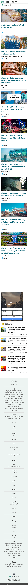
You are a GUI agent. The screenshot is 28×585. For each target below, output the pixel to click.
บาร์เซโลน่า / (11, 466)
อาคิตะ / (6, 403)
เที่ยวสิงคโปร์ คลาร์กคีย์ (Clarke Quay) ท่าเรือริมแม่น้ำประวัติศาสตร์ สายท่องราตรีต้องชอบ (13, 222)
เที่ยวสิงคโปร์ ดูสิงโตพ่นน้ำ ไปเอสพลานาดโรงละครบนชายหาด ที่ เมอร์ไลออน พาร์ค (13, 109)
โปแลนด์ (14, 525)
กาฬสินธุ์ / (20, 544)
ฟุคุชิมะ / (8, 399)
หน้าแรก (7, 564)
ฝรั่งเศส (14, 423)
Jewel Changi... (5, 255)
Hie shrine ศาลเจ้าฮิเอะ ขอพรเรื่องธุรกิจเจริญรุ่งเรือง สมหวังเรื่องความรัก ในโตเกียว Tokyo (17, 368)
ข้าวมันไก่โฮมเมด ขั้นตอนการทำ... (10, 30)
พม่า (14, 427)
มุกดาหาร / (11, 552)
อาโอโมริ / (11, 403)
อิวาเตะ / (21, 403)
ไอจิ (16, 410)
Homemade (19, 564)
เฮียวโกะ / (9, 406)
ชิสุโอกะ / (21, 393)
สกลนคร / (10, 554)
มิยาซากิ (14, 439)
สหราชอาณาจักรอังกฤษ (14, 454)
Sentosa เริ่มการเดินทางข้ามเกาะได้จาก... (11, 56)
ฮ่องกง (14, 494)
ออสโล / (13, 417)
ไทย (4, 32)
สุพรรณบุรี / (9, 556)
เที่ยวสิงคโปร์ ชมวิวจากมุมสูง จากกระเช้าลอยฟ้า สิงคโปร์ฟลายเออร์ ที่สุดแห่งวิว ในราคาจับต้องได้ (13, 166)
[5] (3, 368)
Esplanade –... (5, 114)
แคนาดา (14, 517)
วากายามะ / (20, 401)
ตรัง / (13, 548)
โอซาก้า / (21, 408)
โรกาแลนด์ (17, 419)
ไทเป (14, 537)
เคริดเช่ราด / (19, 417)
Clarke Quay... (5, 227)
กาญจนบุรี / (14, 544)
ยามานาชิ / (14, 401)
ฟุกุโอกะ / (21, 397)
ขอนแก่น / (14, 546)
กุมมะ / (11, 391)
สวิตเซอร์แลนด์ (14, 448)
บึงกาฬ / (15, 550)
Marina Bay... (4, 143)
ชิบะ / (17, 393)
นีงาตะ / (11, 397)
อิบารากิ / (16, 403)
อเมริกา (14, 481)
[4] (3, 358)
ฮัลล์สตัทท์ (14, 473)
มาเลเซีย (14, 433)
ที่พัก (11, 564)
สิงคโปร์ (5, 59)
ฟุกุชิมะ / (16, 397)
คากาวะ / (15, 391)
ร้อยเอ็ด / (16, 552)
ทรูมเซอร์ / (8, 417)
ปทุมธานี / (20, 550)
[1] (3, 329)
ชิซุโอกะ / (13, 393)
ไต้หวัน (14, 536)
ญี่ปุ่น (14, 389)
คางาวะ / (19, 391)
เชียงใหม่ (14, 557)
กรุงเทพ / (8, 544)
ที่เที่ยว (11, 334)
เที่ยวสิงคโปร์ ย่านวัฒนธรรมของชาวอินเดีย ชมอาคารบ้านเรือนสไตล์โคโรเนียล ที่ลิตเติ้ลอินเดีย (13, 80)
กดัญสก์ (14, 527)
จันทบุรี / (19, 546)
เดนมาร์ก (14, 502)
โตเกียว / (14, 406)
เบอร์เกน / (11, 419)
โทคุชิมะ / (6, 408)
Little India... (4, 85)
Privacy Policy (16, 566)
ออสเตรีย (14, 471)
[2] (3, 340)
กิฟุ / (7, 391)
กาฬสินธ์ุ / (9, 546)
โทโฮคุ (14, 521)
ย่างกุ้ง (14, 429)
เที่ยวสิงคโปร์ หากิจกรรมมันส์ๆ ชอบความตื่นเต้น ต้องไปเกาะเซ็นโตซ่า (13, 52)
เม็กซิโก (14, 508)
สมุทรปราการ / (17, 554)
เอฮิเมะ (14, 512)
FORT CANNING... (6, 198)
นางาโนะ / (16, 395)
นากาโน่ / (11, 395)
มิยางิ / (16, 399)
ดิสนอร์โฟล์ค (14, 456)
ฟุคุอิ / (13, 399)
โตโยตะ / (19, 406)
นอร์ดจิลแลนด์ (14, 504)
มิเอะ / (20, 399)
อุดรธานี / (19, 556)
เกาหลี (14, 498)
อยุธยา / (15, 556)
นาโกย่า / (6, 397)
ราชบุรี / (21, 552)
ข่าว (14, 564)
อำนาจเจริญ (14, 477)
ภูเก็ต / (6, 552)
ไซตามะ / (13, 410)
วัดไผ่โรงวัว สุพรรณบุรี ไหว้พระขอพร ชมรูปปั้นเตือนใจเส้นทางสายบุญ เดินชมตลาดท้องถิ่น (17, 340)
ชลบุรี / (10, 548)
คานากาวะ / (8, 393)
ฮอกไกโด (14, 489)
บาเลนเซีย (17, 466)
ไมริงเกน (14, 450)
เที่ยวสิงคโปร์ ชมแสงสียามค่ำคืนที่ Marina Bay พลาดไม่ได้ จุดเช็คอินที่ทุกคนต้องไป (13, 138)
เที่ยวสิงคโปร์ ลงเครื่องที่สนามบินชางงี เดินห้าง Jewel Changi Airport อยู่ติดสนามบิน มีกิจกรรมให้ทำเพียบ (13, 250)
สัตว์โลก (11, 352)
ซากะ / (7, 395)
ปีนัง (14, 435)
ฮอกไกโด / (9, 404)
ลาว (14, 444)
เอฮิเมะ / (19, 404)
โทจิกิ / (11, 408)
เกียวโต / (14, 404)
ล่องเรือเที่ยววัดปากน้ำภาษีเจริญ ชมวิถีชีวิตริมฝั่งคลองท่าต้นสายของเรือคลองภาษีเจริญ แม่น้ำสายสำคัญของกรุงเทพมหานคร (16, 330)
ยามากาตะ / (8, 401)
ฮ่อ (14, 485)
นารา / (21, 395)
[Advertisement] (14, 276)
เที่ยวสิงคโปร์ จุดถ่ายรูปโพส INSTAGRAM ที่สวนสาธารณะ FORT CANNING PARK (13, 194)
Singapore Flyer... (6, 171)
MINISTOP (14, 384)
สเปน (14, 464)
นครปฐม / (18, 548)
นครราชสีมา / (9, 550)
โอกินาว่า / (16, 408)
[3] (3, 349)
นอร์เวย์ (14, 415)
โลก (14, 531)
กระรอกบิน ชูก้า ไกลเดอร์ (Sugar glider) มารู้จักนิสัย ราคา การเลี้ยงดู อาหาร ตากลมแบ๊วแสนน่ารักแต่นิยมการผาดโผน (17, 349)
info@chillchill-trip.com (16, 580)
